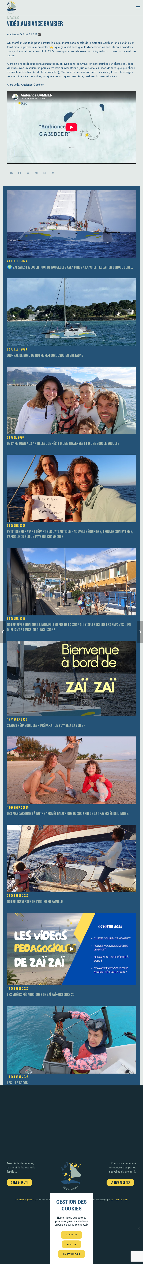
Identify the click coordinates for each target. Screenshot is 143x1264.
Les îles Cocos (17, 1082)
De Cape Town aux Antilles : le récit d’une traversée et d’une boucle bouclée (63, 443)
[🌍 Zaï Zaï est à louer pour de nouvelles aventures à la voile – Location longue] (71, 224)
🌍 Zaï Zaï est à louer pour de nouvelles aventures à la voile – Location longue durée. (70, 267)
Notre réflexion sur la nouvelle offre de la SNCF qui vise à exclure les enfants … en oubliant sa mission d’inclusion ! (69, 627)
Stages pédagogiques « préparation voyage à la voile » (46, 725)
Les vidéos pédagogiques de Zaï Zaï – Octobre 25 (40, 994)
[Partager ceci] (19, 173)
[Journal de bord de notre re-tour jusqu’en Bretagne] (71, 312)
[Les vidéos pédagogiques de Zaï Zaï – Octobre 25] (71, 949)
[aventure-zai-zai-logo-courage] (11, 7)
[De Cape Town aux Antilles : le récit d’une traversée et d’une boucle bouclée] (71, 400)
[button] (138, 8)
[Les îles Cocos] (71, 1040)
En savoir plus (71, 1254)
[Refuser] (138, 1228)
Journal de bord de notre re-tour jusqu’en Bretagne (45, 355)
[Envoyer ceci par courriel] (11, 173)
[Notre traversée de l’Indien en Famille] (71, 859)
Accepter (71, 1234)
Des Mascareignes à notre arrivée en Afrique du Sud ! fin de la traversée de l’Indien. (68, 813)
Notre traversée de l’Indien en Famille (35, 901)
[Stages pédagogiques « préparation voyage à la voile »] (71, 678)
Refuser (71, 1244)
